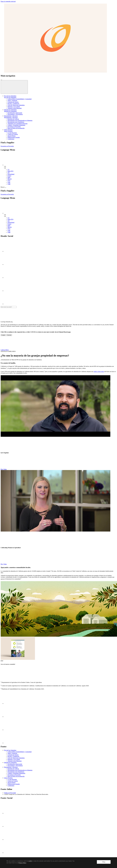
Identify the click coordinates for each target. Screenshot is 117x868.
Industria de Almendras (10, 111)
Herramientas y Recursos (11, 117)
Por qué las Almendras (10, 97)
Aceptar (3, 335)
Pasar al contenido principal (8, 1)
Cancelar (9, 335)
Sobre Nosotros (8, 131)
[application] (58, 862)
